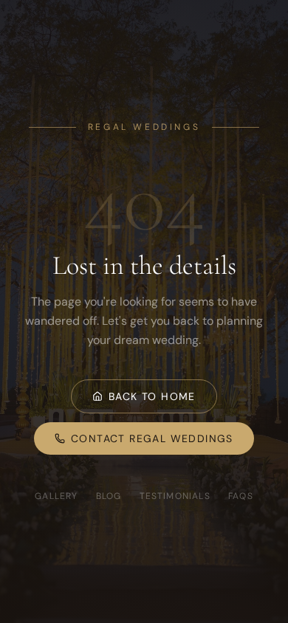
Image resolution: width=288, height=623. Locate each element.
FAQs (240, 496)
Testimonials (175, 496)
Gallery (56, 496)
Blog (109, 496)
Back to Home (152, 396)
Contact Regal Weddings (152, 438)
